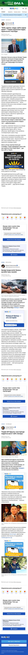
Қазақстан (10, 11)
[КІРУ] (26, 8)
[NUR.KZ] (14, 9)
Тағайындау (24, 11)
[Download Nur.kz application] (14, 3)
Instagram (15, 254)
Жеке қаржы (8, 262)
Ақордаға (21, 468)
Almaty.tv (17, 307)
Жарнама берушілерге (14, 645)
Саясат (3, 11)
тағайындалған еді (6, 537)
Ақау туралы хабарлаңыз (14, 641)
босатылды (13, 534)
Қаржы (3, 262)
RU (23, 8)
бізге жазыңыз (17, 208)
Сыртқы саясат (17, 11)
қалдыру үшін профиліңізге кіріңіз (15, 234)
